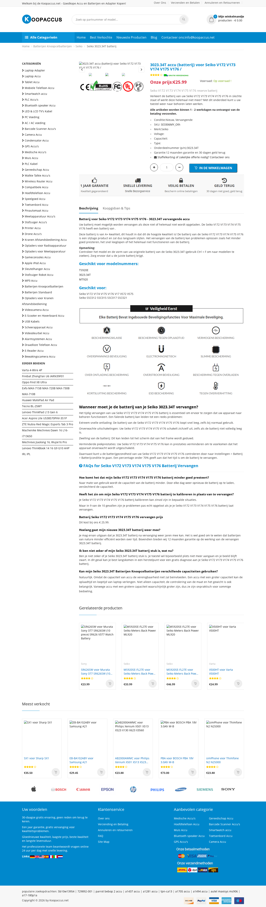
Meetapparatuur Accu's (40, 216)
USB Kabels (32, 321)
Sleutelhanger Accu (37, 269)
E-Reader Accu (34, 350)
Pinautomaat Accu (36, 210)
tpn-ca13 (166, 891)
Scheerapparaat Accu (39, 327)
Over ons (104, 818)
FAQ (100, 836)
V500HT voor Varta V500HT (221, 671)
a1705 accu (182, 891)
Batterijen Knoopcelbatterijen (52, 46)
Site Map (103, 842)
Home (81, 37)
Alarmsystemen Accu (38, 339)
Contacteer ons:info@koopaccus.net (188, 37)
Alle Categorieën (43, 37)
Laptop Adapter (35, 70)
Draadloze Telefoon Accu (41, 345)
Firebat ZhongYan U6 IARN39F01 (43, 376)
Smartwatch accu (36, 94)
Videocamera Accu (37, 310)
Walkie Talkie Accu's (37, 175)
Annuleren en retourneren (115, 830)
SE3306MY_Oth (170, 124)
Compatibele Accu (36, 187)
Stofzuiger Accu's (36, 222)
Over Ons (160, 2)
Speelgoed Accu (35, 199)
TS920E (83, 270)
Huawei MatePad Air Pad (38, 400)
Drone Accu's (33, 234)
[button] (225, 18)
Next (141, 69)
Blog (154, 37)
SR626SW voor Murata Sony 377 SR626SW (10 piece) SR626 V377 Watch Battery (97, 672)
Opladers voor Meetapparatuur (45, 251)
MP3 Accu (31, 280)
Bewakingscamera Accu (40, 356)
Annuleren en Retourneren (222, 2)
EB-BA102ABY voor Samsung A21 (81, 760)
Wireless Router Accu (38, 181)
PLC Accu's (31, 99)
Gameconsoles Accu (38, 257)
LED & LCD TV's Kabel (38, 111)
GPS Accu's (32, 146)
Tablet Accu (32, 82)
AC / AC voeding (35, 123)
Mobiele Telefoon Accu (39, 88)
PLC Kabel (31, 164)
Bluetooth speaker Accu (40, 105)
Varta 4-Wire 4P (32, 370)
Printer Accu (33, 228)
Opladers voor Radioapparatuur (45, 245)
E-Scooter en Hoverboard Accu (44, 315)
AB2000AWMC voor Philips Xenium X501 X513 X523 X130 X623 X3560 (132, 760)
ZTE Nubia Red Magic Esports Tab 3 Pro (47, 424)
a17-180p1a (29, 895)
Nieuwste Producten (131, 37)
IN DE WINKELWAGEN (215, 168)
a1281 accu (150, 891)
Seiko (79, 46)
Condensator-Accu (37, 140)
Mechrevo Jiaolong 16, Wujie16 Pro (44, 442)
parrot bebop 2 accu (109, 891)
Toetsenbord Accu (36, 205)
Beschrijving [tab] (88, 208)
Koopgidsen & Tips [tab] (116, 208)
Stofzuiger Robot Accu (39, 275)
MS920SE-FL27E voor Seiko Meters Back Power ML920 (140, 672)
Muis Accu (31, 158)
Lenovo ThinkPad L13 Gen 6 (40, 412)
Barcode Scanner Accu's (40, 129)
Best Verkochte (101, 37)
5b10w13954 (66, 891)
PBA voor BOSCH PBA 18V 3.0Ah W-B (177, 760)
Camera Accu (33, 134)
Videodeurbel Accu (37, 333)
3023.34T (85, 275)
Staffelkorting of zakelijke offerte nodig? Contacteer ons (194, 157)
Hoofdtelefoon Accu (37, 193)
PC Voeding (32, 117)
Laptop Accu (33, 76)
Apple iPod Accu (35, 263)
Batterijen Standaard (38, 292)
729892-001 (85, 891)
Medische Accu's (35, 152)
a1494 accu (200, 891)
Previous (82, 69)
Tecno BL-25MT (32, 406)
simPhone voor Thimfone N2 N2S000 (222, 760)
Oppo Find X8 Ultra (34, 382)
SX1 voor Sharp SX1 (36, 758)
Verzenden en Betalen (185, 2)
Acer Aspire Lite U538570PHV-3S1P (44, 418)
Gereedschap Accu (37, 169)
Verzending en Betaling (113, 824)
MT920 (83, 279)
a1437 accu (132, 891)
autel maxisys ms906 (224, 891)
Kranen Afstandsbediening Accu (46, 240)
